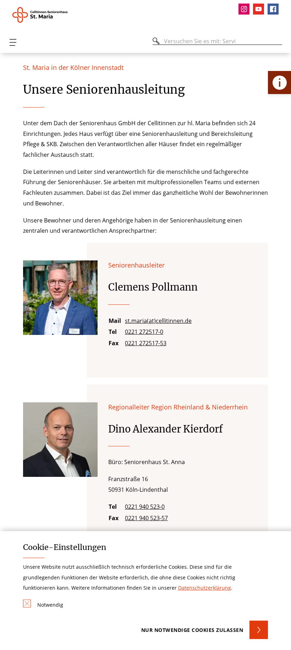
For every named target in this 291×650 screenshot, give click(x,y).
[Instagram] (245, 9)
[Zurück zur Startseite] (51, 15)
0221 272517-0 (144, 332)
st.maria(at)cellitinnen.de (158, 321)
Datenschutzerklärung (204, 587)
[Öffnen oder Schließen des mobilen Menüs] (13, 42)
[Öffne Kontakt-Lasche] (279, 82)
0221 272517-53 (145, 343)
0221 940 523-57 (146, 518)
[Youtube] (260, 9)
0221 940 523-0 (145, 507)
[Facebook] (275, 9)
